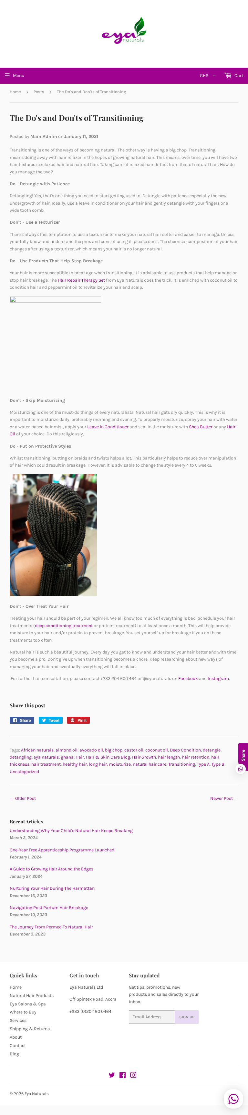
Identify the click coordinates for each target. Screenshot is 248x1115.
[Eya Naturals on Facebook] (122, 1076)
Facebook (188, 678)
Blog (14, 1054)
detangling (21, 757)
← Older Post (23, 798)
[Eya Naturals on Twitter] (111, 1076)
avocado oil (91, 750)
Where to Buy (23, 1012)
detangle (212, 750)
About (16, 1037)
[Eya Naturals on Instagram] (133, 1076)
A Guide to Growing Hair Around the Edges (51, 869)
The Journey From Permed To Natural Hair (51, 927)
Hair (80, 757)
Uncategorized (24, 771)
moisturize (120, 764)
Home (15, 91)
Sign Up (186, 1017)
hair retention (195, 757)
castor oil (133, 750)
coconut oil (156, 750)
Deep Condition (185, 750)
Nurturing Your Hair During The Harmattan (52, 888)
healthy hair (75, 764)
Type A (203, 764)
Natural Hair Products (32, 995)
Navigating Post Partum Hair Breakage (49, 907)
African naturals (37, 750)
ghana (67, 757)
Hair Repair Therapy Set (81, 280)
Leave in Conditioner (108, 427)
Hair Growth (144, 757)
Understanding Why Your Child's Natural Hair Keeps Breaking (71, 830)
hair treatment (46, 764)
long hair (98, 764)
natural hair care (149, 764)
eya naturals (46, 757)
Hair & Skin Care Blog (108, 757)
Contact (18, 1045)
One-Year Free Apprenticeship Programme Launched (62, 850)
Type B (218, 764)
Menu (18, 75)
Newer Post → (224, 798)
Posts (39, 91)
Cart (238, 75)
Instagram (218, 678)
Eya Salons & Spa (28, 1004)
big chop (113, 750)
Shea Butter (201, 427)
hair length (169, 757)
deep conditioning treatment (64, 625)
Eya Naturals (37, 1093)
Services (18, 1020)
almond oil (67, 750)
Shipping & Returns (30, 1029)
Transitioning (181, 764)
